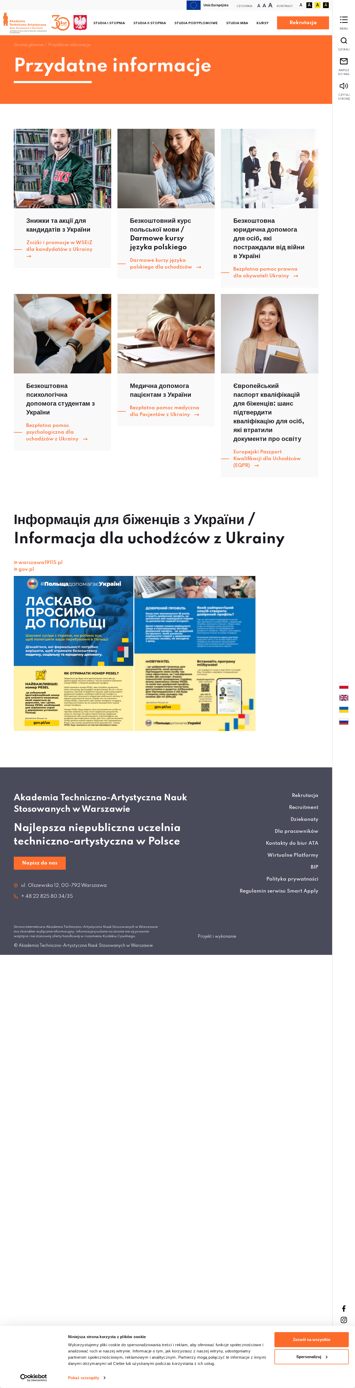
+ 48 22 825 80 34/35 (47, 896)
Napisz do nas (344, 72)
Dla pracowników (296, 831)
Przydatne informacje (69, 45)
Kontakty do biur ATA (292, 843)
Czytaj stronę (344, 96)
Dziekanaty (304, 819)
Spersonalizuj (308, 1356)
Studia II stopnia (149, 23)
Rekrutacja (303, 22)
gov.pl (26, 569)
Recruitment (303, 807)
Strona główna (28, 45)
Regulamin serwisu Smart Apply (279, 891)
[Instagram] (344, 1320)
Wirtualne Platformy (292, 855)
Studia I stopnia (109, 23)
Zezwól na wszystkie (311, 1339)
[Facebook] (344, 1308)
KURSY (263, 23)
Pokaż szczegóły (83, 1378)
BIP (314, 867)
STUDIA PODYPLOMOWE (196, 23)
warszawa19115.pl (40, 562)
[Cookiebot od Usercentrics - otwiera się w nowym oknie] (33, 1378)
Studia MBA (237, 23)
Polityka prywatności (292, 879)
